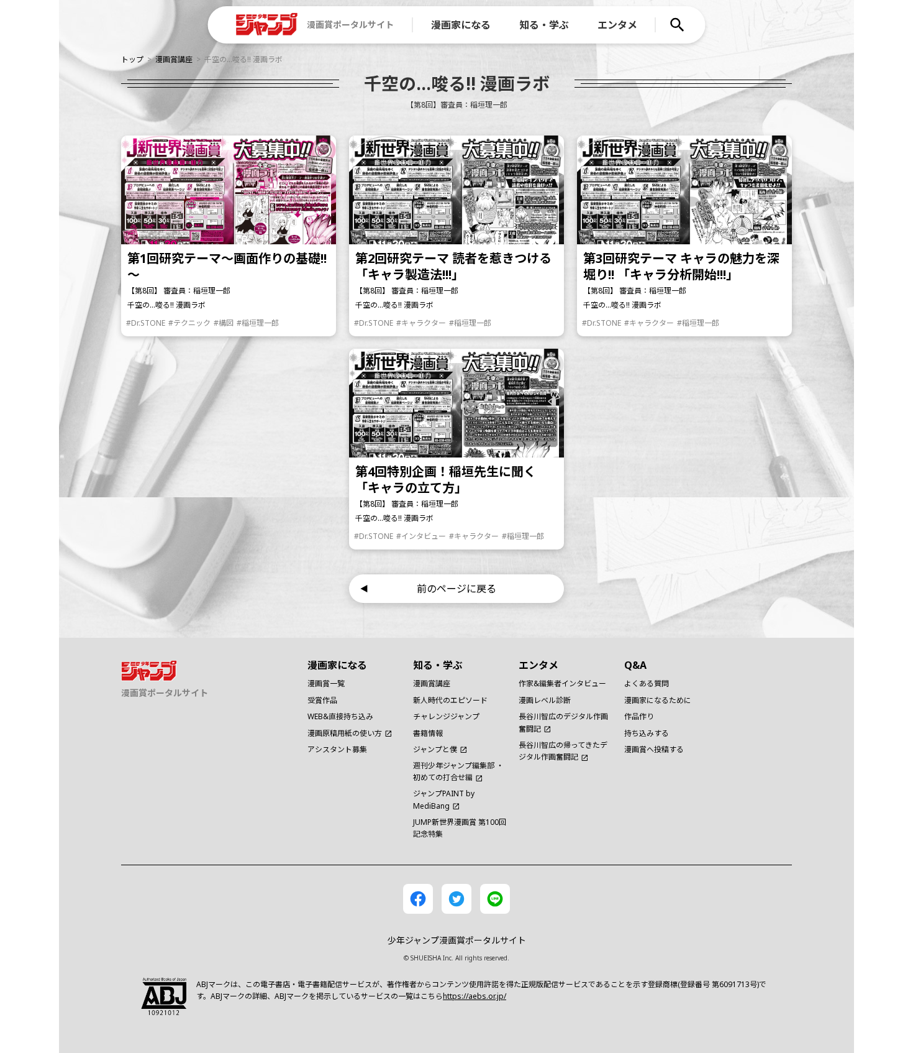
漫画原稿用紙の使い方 (344, 733)
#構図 (224, 323)
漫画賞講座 (174, 59)
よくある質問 (646, 683)
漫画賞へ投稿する (654, 749)
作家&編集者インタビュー (562, 683)
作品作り (639, 716)
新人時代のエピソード (450, 700)
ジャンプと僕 (435, 749)
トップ (132, 59)
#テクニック (189, 323)
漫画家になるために (657, 700)
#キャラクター (421, 323)
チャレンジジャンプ (446, 716)
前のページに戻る (456, 588)
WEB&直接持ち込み (340, 716)
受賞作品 (322, 700)
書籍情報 (428, 733)
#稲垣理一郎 (258, 323)
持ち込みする (646, 733)
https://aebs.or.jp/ (474, 996)
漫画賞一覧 (326, 683)
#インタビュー (421, 536)
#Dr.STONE (145, 323)
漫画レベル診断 (545, 700)
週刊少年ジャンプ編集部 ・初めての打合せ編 (458, 771)
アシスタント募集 (337, 749)
